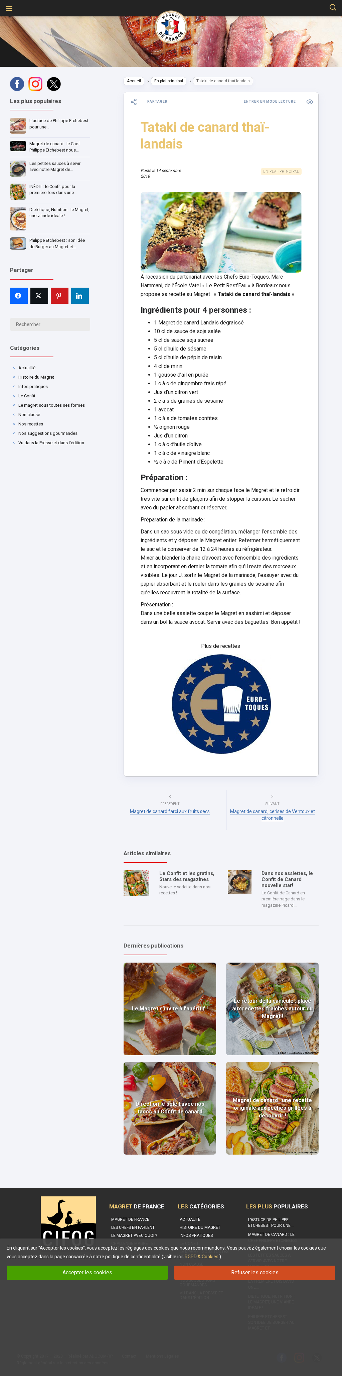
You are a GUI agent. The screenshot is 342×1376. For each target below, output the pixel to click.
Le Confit (26, 395)
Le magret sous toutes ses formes (51, 405)
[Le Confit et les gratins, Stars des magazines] (136, 883)
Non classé (29, 414)
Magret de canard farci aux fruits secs (170, 811)
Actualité (26, 367)
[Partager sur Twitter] (39, 296)
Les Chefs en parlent (133, 1227)
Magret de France (130, 1219)
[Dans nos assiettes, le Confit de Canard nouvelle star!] (239, 882)
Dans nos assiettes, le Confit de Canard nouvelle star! (287, 879)
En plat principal (168, 81)
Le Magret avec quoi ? (134, 1235)
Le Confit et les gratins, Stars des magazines (186, 876)
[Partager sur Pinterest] (59, 296)
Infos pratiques (33, 386)
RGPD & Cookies (201, 1256)
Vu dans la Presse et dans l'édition (51, 442)
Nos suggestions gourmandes (47, 433)
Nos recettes (30, 423)
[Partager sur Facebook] (19, 296)
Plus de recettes (221, 646)
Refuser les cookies (255, 1272)
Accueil (134, 81)
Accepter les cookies (87, 1272)
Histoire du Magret (36, 377)
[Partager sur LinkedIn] (80, 296)
